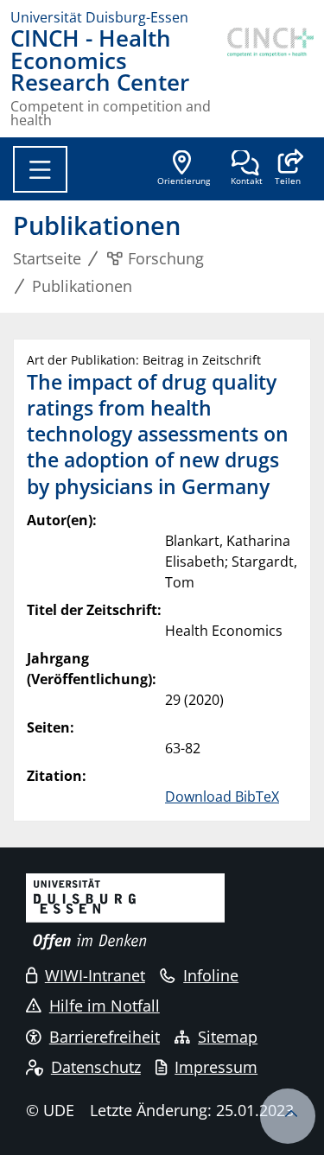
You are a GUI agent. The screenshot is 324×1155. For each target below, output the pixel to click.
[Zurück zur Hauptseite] (270, 77)
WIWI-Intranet (95, 975)
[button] (287, 169)
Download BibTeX (222, 796)
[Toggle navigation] (40, 169)
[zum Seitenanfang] (287, 1116)
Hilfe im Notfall (104, 1005)
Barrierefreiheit (104, 1036)
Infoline (210, 975)
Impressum (216, 1067)
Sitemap (227, 1036)
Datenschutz (96, 1067)
